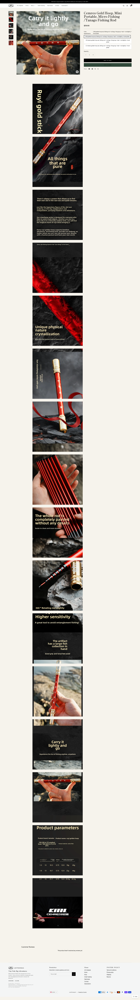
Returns (109, 976)
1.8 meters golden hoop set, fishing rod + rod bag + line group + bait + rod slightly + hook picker (108, 41)
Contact (57, 5)
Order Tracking (41, 5)
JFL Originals (20, 5)
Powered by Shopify (82, 992)
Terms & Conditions (111, 970)
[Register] (74, 974)
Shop (32, 5)
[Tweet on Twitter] (95, 69)
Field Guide (50, 5)
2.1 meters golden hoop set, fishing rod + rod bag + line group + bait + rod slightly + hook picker (108, 46)
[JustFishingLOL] (10, 968)
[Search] (123, 5)
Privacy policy (110, 972)
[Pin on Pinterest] (92, 69)
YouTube (17, 980)
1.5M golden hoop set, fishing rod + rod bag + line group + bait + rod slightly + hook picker (107, 36)
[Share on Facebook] (89, 69)
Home (27, 5)
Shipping (109, 974)
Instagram (10, 980)
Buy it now (107, 65)
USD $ (53, 992)
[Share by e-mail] (98, 69)
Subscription (65, 5)
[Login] (127, 5)
